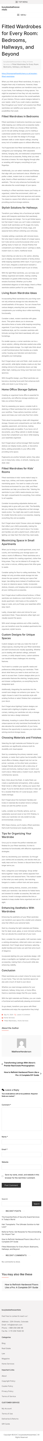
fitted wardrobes (10, 1021)
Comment (6, 1105)
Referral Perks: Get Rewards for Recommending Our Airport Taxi (21, 1233)
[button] (21, 15)
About (4, 1376)
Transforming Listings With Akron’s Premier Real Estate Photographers (19, 1064)
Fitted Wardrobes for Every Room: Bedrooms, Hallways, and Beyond (20, 1248)
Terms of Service (9, 1396)
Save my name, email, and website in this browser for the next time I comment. (22, 1176)
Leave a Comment (23, 1015)
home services (23, 1021)
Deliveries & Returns (10, 1419)
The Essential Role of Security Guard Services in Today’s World (20, 1218)
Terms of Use (7, 1414)
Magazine (6, 1359)
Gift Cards (6, 1424)
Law (3, 1353)
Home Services (9, 1018)
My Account (7, 1408)
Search (5, 1199)
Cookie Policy (7, 1386)
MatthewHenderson (21, 1051)
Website (5, 1162)
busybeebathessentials (27, 1435)
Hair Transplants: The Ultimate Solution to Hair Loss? (20, 1225)
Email (5, 1149)
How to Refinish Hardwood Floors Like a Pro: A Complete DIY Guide (21, 1073)
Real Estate (6, 1348)
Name (5, 1137)
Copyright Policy (8, 1381)
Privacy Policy (7, 1391)
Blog (3, 1343)
